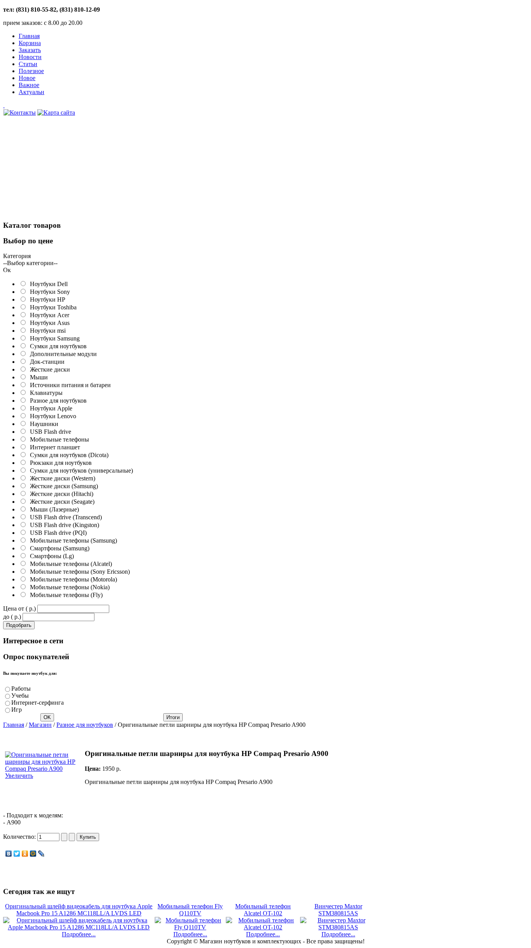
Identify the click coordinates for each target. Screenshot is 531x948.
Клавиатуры (45, 392)
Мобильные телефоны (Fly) (65, 595)
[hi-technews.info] (189, 105)
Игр (16, 709)
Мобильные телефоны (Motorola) (72, 579)
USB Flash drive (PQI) (57, 532)
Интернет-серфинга (37, 702)
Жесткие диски (48, 369)
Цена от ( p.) (19, 608)
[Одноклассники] (25, 853)
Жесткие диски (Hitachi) (60, 494)
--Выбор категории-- (30, 263)
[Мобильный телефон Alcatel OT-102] (263, 927)
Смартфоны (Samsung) (58, 548)
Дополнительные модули (62, 354)
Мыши (37, 377)
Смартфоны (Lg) (50, 556)
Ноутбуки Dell (47, 284)
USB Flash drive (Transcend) (64, 517)
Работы (21, 688)
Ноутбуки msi (46, 330)
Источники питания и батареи (69, 385)
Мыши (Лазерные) (53, 509)
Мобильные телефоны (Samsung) (72, 540)
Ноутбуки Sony (48, 291)
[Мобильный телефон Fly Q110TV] (190, 927)
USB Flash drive (49, 431)
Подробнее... (79, 934)
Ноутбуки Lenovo (51, 416)
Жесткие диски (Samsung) (62, 486)
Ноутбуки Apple (49, 408)
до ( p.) (12, 616)
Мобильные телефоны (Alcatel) (69, 563)
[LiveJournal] (41, 853)
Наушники (42, 424)
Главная (13, 724)
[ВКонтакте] (9, 853)
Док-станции (46, 361)
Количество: (20, 836)
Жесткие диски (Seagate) (60, 501)
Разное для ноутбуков (57, 400)
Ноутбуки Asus (48, 322)
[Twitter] (17, 853)
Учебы (20, 695)
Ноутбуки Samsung (53, 338)
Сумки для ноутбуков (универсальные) (80, 470)
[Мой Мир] (33, 853)
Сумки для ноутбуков (57, 346)
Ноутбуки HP (46, 299)
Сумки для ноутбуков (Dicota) (67, 455)
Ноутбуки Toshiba (52, 307)
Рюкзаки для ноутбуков (59, 462)
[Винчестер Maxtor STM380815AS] (338, 927)
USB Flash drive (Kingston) (63, 525)
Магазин (40, 724)
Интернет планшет (53, 447)
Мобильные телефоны (58, 439)
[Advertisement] (61, 172)
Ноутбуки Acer (48, 315)
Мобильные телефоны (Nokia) (68, 587)
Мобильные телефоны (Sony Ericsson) (78, 571)
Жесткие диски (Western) (61, 478)
